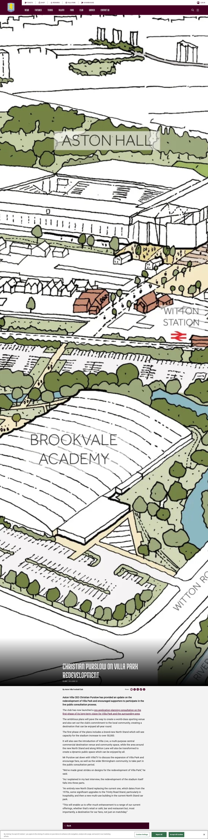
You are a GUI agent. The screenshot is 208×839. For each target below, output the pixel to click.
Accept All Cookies (176, 834)
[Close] (204, 834)
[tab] (29, 2)
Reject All (159, 834)
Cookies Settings (142, 834)
